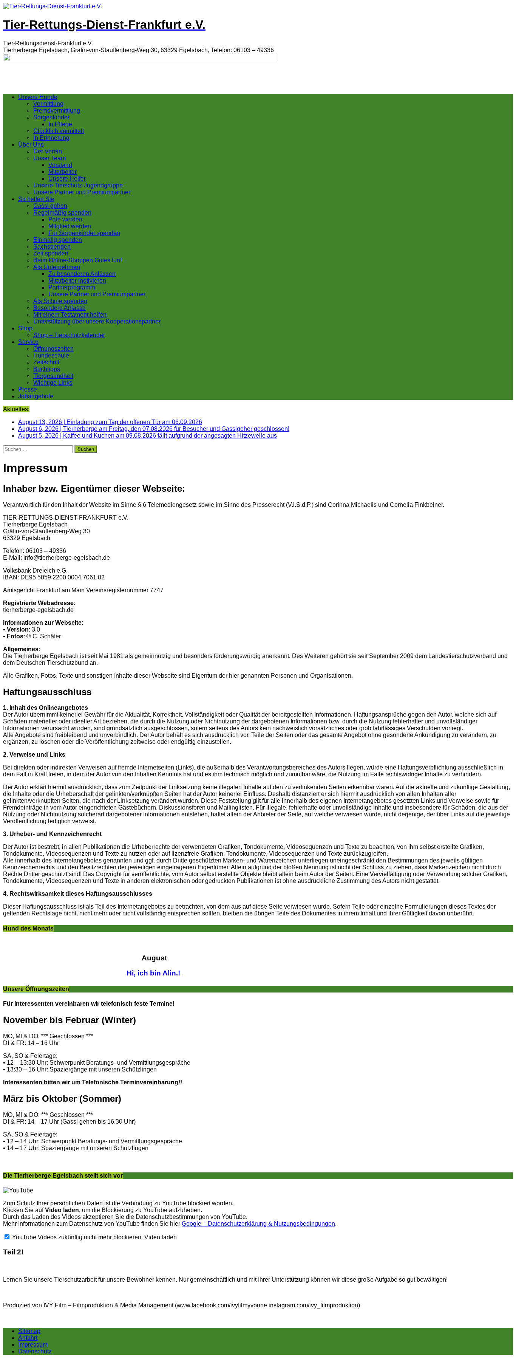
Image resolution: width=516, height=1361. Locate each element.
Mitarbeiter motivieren (77, 280)
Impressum (33, 1344)
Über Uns (31, 144)
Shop (25, 328)
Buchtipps (46, 369)
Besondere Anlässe (59, 308)
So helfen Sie (36, 199)
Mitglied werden (69, 226)
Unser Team (49, 158)
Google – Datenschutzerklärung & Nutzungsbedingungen (258, 1223)
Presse (27, 389)
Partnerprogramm (71, 287)
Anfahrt (27, 1338)
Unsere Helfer (67, 178)
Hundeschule (51, 355)
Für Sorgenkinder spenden (84, 233)
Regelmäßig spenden (62, 212)
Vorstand (60, 165)
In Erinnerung (51, 138)
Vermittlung (48, 104)
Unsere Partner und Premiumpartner (81, 192)
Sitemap (29, 1331)
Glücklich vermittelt (58, 131)
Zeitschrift (46, 362)
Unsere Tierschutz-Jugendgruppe (78, 185)
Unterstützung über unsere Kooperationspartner (97, 321)
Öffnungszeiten (53, 348)
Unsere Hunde (37, 97)
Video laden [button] (160, 1237)
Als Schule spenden (60, 301)
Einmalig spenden (57, 240)
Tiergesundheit (53, 376)
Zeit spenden (50, 253)
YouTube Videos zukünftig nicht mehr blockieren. (77, 1237)
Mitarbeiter (62, 172)
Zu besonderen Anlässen (82, 274)
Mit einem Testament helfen (70, 314)
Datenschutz (35, 1351)
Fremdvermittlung (56, 110)
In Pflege (60, 124)
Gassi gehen (50, 206)
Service (28, 342)
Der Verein (47, 151)
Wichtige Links (53, 382)
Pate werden (65, 219)
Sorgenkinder (51, 117)
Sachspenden (52, 246)
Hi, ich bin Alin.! (154, 973)
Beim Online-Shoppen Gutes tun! (77, 260)
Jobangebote (35, 396)
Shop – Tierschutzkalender (69, 335)
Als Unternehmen (56, 267)
